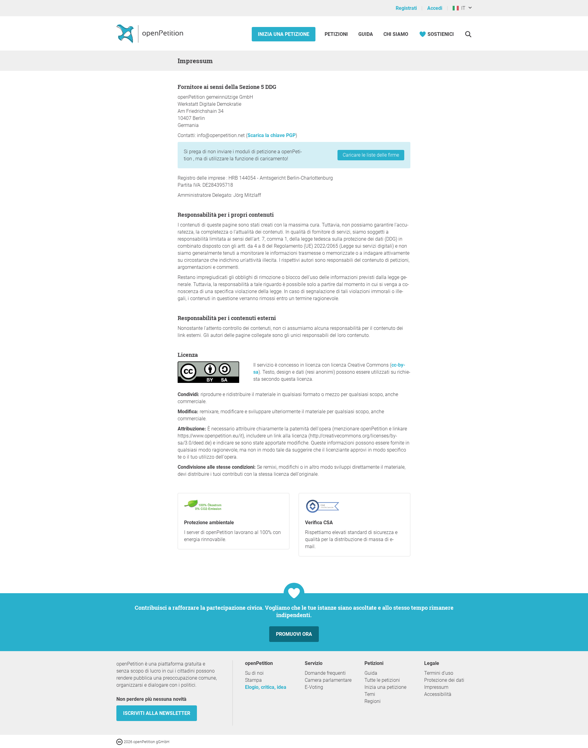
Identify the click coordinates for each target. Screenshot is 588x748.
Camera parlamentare (328, 680)
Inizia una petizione (283, 34)
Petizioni (337, 34)
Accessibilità (437, 694)
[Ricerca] (468, 34)
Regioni (372, 701)
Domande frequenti (325, 673)
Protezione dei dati (444, 680)
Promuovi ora (294, 634)
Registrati (406, 8)
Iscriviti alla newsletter (156, 713)
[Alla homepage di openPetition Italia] (150, 33)
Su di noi (254, 673)
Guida (365, 34)
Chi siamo (395, 34)
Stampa (253, 680)
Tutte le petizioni (382, 680)
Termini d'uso (438, 673)
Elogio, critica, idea (265, 687)
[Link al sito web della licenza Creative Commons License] (120, 741)
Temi (369, 694)
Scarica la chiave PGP (271, 135)
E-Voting (314, 687)
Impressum (436, 687)
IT (462, 8)
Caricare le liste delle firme (371, 155)
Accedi (434, 8)
